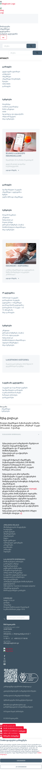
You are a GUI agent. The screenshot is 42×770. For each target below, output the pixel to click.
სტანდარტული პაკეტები (12, 189)
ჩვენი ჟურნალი (10, 540)
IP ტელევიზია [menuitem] (8, 293)
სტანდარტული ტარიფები (12, 390)
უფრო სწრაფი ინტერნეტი (12, 197)
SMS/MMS (6, 84)
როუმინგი (6, 104)
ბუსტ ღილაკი (7, 220)
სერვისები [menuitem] (7, 99)
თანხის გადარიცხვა (10, 107)
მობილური (5, 26)
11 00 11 (7, 638)
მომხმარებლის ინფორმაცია (14, 227)
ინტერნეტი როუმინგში (11, 79)
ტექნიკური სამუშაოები (13, 568)
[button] (5, 655)
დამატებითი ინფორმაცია (11, 434)
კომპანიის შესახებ (11, 525)
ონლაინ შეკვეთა (9, 116)
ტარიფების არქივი (11, 564)
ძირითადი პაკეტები (10, 298)
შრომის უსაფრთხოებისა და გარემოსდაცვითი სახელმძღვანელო (18, 706)
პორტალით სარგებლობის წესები (17, 695)
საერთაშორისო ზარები (11, 392)
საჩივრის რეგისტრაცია (13, 570)
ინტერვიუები (9, 536)
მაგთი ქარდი (7, 222)
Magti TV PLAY (9, 600)
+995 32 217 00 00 (21, 638)
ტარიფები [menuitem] (7, 66)
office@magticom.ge (11, 643)
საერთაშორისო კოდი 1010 (14, 609)
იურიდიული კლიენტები (13, 543)
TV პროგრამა (7, 310)
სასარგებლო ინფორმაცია (14, 559)
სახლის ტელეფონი (9, 34)
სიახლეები (8, 529)
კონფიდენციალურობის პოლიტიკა (18, 686)
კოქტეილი (6, 74)
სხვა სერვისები (8, 119)
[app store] (8, 649)
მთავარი (3, 407)
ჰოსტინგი (7, 605)
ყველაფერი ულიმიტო (11, 71)
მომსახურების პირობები (13, 561)
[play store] (8, 651)
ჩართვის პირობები (10, 395)
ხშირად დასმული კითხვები (15, 590)
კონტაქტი (7, 549)
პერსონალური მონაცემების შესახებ (18, 700)
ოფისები (7, 551)
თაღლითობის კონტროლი (14, 577)
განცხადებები (9, 531)
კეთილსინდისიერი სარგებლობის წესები (20, 691)
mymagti (33, 488)
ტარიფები (6, 86)
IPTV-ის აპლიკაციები (10, 335)
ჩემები (5, 194)
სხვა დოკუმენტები (11, 579)
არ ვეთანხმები (21, 767)
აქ (21, 513)
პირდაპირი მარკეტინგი (13, 572)
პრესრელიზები (10, 534)
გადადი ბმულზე (11, 170)
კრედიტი (5, 217)
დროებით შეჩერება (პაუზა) (13, 225)
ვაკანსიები (8, 547)
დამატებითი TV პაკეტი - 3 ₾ (13, 307)
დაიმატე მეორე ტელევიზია (13, 305)
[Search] (31, 46)
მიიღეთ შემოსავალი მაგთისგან (16, 607)
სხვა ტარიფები (8, 312)
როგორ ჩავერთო (9, 215)
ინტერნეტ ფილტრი (11, 588)
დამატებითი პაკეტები (11, 300)
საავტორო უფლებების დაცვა (15, 575)
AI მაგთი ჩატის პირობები (14, 711)
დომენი (7, 602)
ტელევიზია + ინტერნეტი (12, 302)
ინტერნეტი (5, 29)
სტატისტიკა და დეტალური (13, 114)
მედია (6, 538)
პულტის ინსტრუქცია (10, 342)
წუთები (5, 81)
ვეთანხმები (21, 760)
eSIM (4, 111)
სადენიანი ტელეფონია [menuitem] (13, 383)
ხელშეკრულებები (11, 566)
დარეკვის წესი (8, 397)
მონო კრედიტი (8, 109)
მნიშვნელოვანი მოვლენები (15, 527)
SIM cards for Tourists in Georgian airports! (19, 586)
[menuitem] (19, 26)
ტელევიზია (5, 31)
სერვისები (6, 411)
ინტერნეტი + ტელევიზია (12, 192)
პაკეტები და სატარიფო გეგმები (15, 388)
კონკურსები (8, 545)
